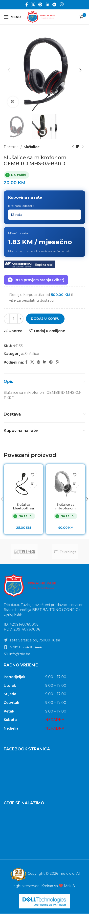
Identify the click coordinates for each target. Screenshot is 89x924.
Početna (11, 147)
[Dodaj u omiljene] (32, 475)
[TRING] (24, 551)
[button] (32, 483)
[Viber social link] (61, 4)
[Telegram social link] (54, 4)
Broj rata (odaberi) (21, 206)
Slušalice (32, 147)
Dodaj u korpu (45, 318)
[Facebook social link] (26, 4)
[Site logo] (44, 16)
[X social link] (33, 4)
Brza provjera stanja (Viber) (36, 280)
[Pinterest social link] (40, 4)
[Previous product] (72, 146)
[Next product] (82, 146)
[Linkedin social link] (47, 4)
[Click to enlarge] (13, 101)
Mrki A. (70, 886)
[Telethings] (64, 551)
